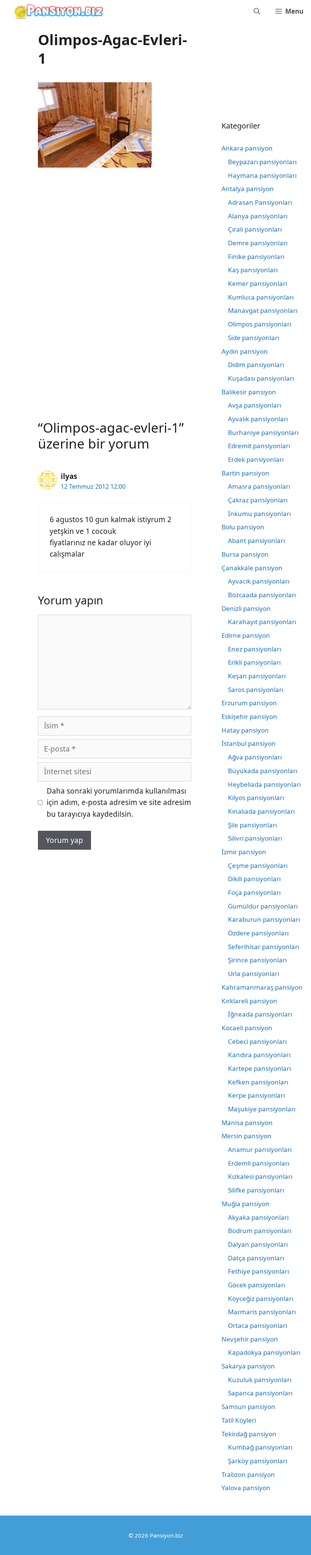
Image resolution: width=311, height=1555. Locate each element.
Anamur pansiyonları (260, 1149)
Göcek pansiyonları (256, 1284)
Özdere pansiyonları (258, 933)
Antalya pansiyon (247, 188)
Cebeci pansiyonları (257, 1041)
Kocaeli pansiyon (246, 1027)
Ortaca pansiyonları (257, 1325)
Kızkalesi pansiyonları (260, 1176)
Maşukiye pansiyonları (261, 1109)
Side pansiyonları (253, 337)
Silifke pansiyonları (256, 1190)
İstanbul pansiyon (248, 743)
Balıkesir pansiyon (248, 392)
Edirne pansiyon (245, 635)
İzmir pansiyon (243, 851)
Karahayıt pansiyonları (262, 621)
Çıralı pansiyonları (255, 229)
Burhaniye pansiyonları (263, 432)
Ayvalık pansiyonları (258, 418)
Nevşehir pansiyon (249, 1339)
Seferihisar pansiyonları (263, 946)
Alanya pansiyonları (257, 216)
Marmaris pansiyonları (262, 1311)
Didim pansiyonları (256, 364)
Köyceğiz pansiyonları (260, 1298)
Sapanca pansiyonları (260, 1393)
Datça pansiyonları (256, 1258)
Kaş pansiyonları (253, 269)
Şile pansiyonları (252, 825)
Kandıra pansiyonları (259, 1054)
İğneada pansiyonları (260, 1014)
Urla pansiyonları (253, 973)
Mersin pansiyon (246, 1135)
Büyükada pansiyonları (262, 770)
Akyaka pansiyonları (258, 1217)
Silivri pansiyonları (255, 838)
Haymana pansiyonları (262, 175)
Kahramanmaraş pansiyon (262, 987)
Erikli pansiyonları (254, 662)
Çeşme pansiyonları (257, 865)
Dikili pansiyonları (254, 878)
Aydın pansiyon (244, 351)
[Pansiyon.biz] (57, 11)
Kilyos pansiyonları (256, 797)
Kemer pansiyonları (257, 283)
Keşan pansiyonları (257, 676)
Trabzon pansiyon (248, 1474)
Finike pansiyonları (256, 256)
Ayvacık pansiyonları (258, 581)
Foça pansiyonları (254, 892)
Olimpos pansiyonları (259, 324)
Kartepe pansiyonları (259, 1068)
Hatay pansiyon (245, 730)
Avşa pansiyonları (254, 405)
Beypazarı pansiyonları (262, 161)
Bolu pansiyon (242, 527)
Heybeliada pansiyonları (264, 784)
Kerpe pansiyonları (256, 1095)
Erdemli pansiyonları (258, 1163)
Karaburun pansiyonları (264, 919)
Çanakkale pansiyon (252, 567)
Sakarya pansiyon (248, 1366)
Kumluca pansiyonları (261, 297)
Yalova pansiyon (245, 1487)
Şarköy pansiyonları (257, 1460)
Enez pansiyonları (254, 649)
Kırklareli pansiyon (249, 1000)
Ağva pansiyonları (255, 757)
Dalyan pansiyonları (258, 1244)
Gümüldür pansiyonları (263, 906)
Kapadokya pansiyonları (264, 1352)
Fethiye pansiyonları (258, 1271)
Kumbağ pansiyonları (260, 1447)
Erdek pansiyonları (256, 459)
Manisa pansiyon (247, 1122)
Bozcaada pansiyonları (262, 594)
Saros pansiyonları (255, 689)
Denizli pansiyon (246, 608)
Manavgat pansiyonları (262, 310)
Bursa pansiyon (245, 554)
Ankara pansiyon (247, 148)
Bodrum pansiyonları (259, 1230)
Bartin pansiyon (245, 473)
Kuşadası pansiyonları (261, 378)
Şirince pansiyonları (257, 960)
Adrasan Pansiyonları (260, 202)
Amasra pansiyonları (259, 486)
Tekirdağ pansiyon (248, 1433)
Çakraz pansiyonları (257, 500)
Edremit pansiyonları (259, 445)
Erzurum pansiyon (249, 702)
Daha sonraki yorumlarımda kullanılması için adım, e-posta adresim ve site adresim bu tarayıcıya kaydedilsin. (119, 802)
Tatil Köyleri (238, 1420)
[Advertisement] (101, 235)
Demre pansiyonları (257, 243)
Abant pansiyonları (256, 540)
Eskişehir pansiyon (249, 716)
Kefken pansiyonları (258, 1082)
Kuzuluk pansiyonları (259, 1379)
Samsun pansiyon (248, 1406)
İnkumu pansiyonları (259, 513)
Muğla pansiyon (245, 1203)
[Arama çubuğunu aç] (257, 11)
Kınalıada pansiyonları (261, 811)
